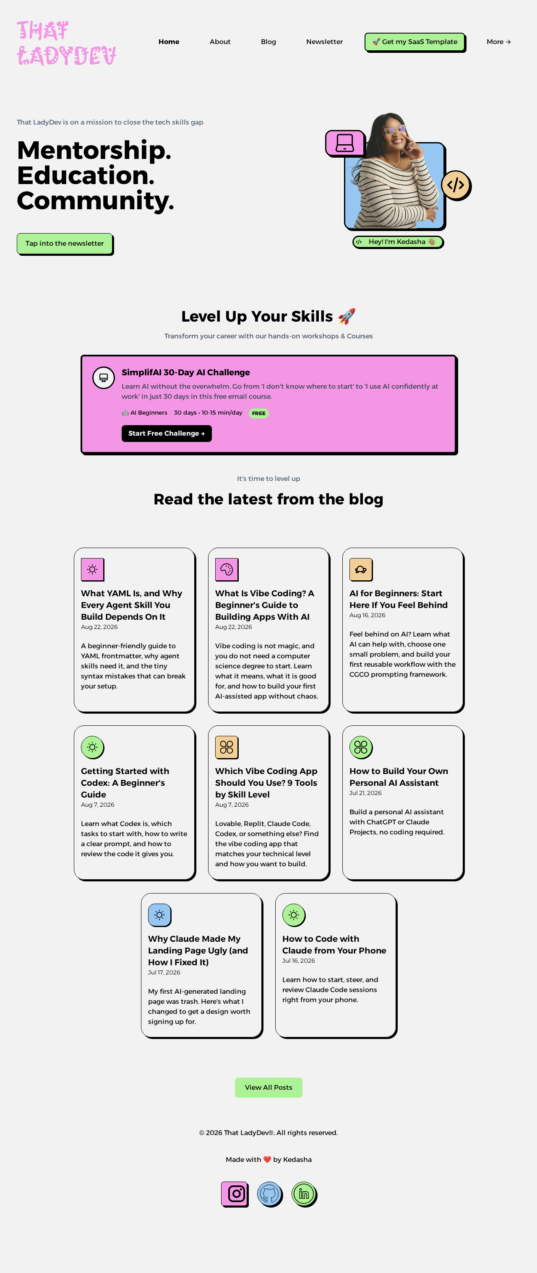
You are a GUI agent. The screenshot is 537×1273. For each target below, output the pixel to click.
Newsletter (324, 42)
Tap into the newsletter (65, 243)
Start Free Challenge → (166, 433)
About (220, 42)
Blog (268, 42)
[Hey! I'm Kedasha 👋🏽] (394, 185)
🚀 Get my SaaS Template (414, 42)
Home (169, 42)
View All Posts (268, 1087)
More (495, 42)
